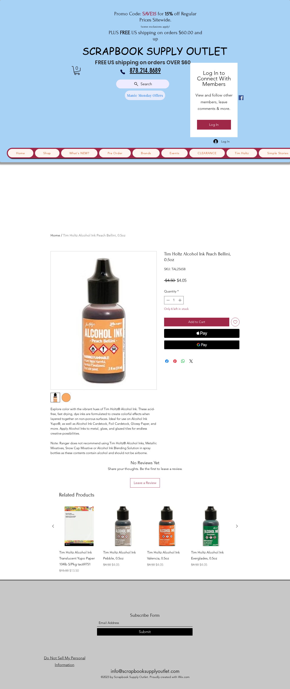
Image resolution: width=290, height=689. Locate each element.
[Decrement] (167, 300)
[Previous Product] (53, 526)
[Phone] (122, 71)
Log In (214, 125)
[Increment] (180, 300)
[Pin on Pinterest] (174, 361)
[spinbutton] (173, 300)
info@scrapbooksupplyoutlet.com (145, 671)
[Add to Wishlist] (235, 322)
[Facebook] (241, 97)
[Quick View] (79, 526)
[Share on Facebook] (166, 361)
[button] (77, 70)
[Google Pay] (201, 344)
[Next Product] (236, 526)
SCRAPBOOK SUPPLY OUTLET (154, 51)
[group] (145, 539)
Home (55, 235)
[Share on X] (191, 361)
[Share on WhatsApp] (183, 361)
